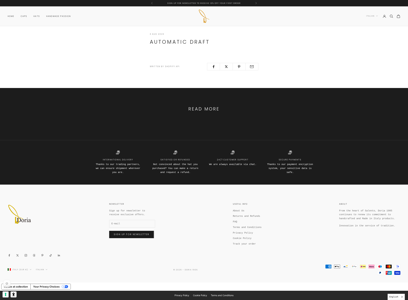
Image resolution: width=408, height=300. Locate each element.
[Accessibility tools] (14, 294)
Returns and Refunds (246, 216)
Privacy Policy (243, 233)
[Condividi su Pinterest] (239, 66)
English (393, 297)
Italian (370, 16)
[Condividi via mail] (252, 66)
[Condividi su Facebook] (213, 66)
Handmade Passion (58, 16)
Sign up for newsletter (131, 234)
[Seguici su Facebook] (9, 255)
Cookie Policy (242, 238)
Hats (36, 16)
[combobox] (396, 297)
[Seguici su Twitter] (17, 255)
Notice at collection (16, 286)
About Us (238, 210)
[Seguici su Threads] (34, 255)
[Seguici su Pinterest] (42, 255)
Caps (24, 16)
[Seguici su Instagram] (25, 255)
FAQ (235, 221)
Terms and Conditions (247, 227)
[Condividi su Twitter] (226, 66)
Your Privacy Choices (46, 286)
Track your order (244, 244)
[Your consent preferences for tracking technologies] (6, 294)
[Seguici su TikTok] (50, 255)
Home (11, 16)
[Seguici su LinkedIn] (59, 255)
